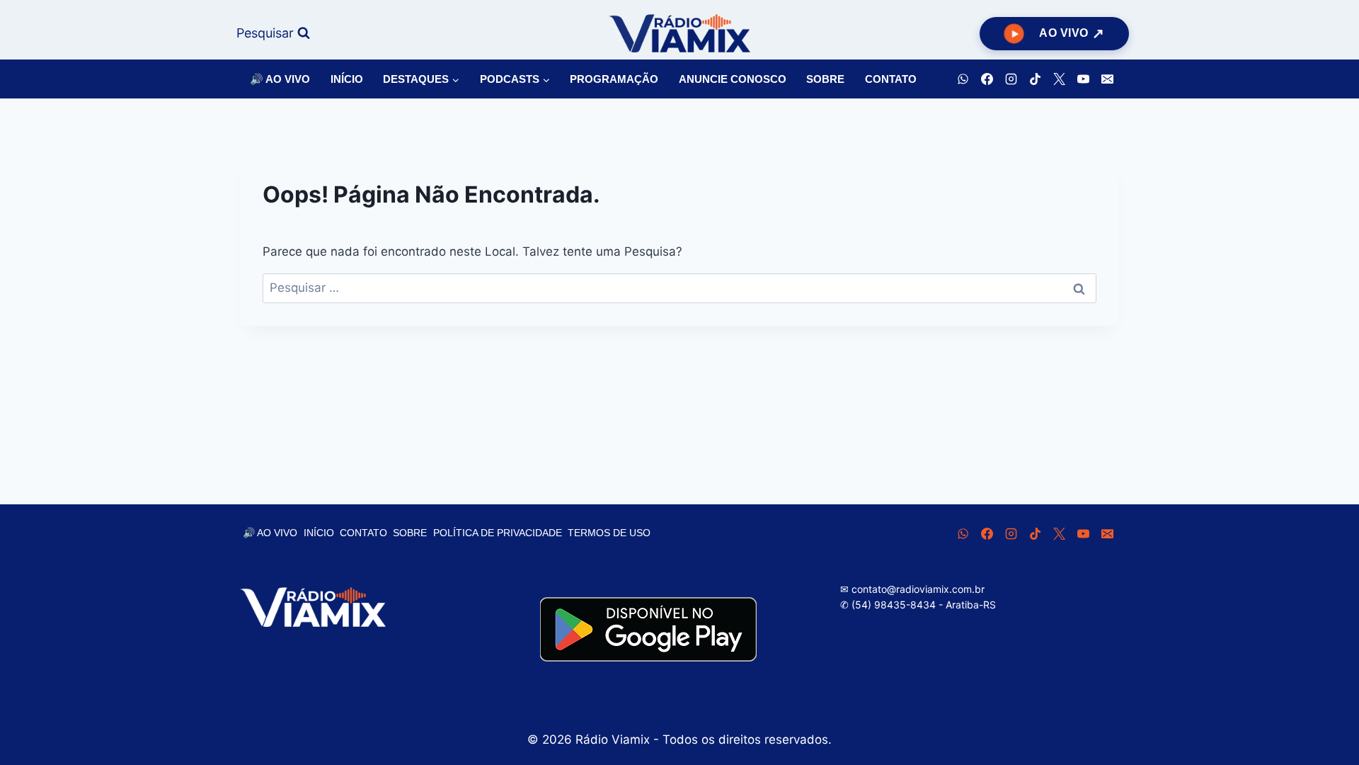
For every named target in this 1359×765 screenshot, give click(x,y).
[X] (1059, 79)
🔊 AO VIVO (280, 79)
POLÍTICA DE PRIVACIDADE (497, 532)
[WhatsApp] (963, 79)
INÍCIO (347, 79)
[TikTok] (1035, 79)
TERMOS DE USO (609, 532)
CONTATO (891, 79)
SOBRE (825, 79)
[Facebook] (987, 79)
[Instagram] (1011, 79)
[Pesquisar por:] (679, 287)
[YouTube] (1083, 79)
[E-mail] (1107, 79)
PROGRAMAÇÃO (614, 79)
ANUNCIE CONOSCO (732, 79)
